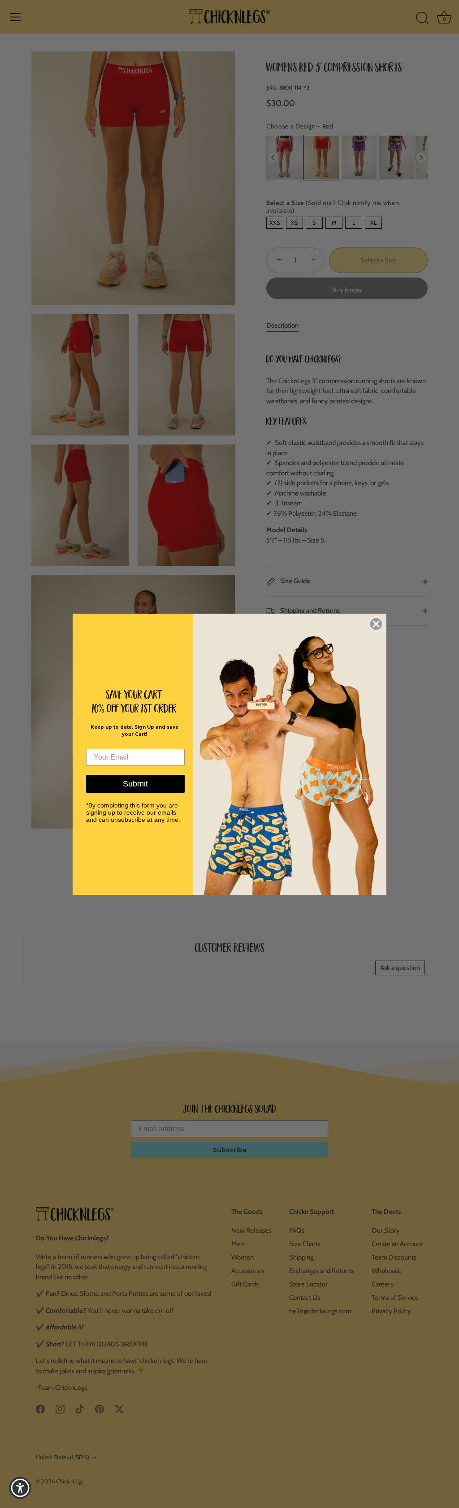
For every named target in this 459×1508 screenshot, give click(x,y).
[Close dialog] (376, 624)
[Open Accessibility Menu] (20, 1488)
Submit (135, 783)
